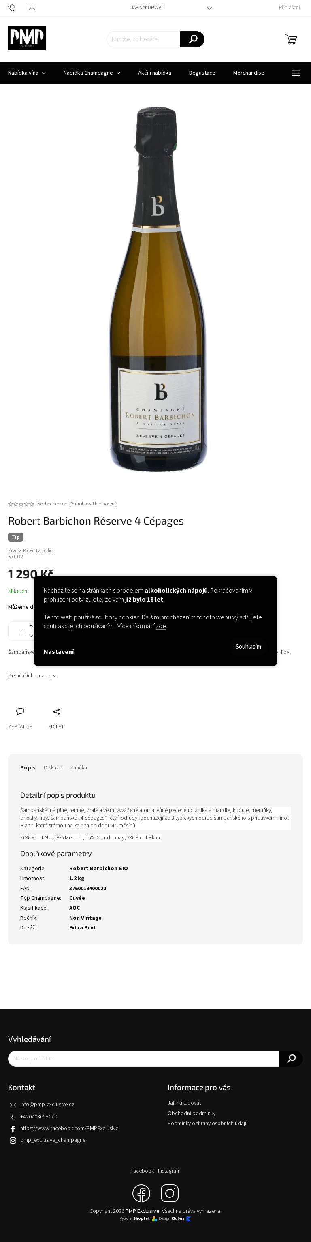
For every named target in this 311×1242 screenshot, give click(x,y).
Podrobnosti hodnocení (93, 504)
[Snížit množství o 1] (31, 635)
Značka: (31, 551)
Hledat (192, 39)
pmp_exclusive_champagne (52, 1140)
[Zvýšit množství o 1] (31, 626)
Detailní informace (29, 676)
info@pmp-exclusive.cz (47, 1105)
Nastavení (59, 651)
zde (161, 626)
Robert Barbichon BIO (98, 869)
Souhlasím (248, 646)
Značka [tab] (78, 768)
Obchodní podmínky (191, 1113)
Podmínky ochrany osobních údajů (208, 1124)
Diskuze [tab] (53, 768)
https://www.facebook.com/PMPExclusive (69, 1128)
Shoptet (141, 1218)
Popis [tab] (28, 768)
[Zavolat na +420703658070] (18, 7)
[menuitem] (92, 73)
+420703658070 (38, 1117)
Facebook (142, 1171)
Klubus (177, 1218)
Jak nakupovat (147, 7)
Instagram (169, 1171)
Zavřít (57, 702)
